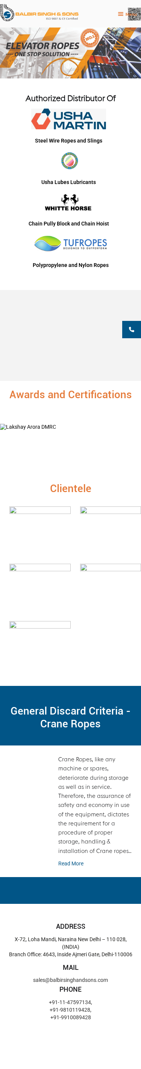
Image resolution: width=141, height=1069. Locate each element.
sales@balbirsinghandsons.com (70, 980)
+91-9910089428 (70, 1017)
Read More (70, 863)
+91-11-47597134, (70, 1002)
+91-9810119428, (70, 1010)
